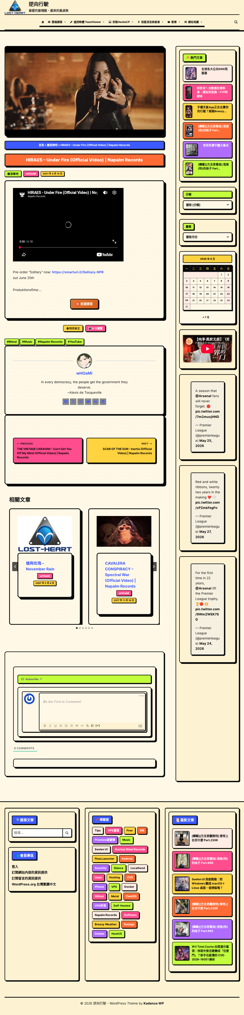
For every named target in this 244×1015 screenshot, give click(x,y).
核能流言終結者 (150, 21)
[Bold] (44, 725)
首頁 (41, 145)
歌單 (174, 21)
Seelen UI (101, 849)
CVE (130, 877)
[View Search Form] (236, 22)
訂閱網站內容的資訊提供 (29, 872)
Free (130, 830)
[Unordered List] (71, 725)
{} (92, 725)
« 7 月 (206, 317)
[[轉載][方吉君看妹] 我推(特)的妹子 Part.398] (189, 130)
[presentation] (45, 534)
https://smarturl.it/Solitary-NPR (78, 272)
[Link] (87, 725)
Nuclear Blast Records (130, 849)
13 (207, 287)
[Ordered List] (66, 725)
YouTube (75, 341)
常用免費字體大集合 (216, 145)
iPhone (99, 886)
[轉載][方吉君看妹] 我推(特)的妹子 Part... (213, 128)
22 (221, 294)
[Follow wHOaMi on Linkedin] (103, 401)
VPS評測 (100, 905)
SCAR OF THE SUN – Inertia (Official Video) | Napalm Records (127, 448)
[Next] (154, 566)
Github (99, 896)
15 (221, 287)
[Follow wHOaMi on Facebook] (66, 401)
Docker (129, 886)
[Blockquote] (76, 725)
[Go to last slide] (15, 566)
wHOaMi (31, 173)
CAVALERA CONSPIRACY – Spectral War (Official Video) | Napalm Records (120, 575)
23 (228, 294)
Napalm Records (50, 341)
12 (200, 287)
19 (200, 294)
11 (193, 287)
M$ (142, 830)
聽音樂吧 (52, 145)
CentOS (131, 896)
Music (27, 341)
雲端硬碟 (57, 21)
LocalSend (138, 868)
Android (127, 858)
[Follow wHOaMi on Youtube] (88, 401)
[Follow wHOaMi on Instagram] (80, 401)
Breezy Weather (106, 924)
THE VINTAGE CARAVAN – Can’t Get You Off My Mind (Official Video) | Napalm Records (44, 450)
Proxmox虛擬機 (105, 840)
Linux (98, 877)
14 (214, 287)
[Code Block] (82, 725)
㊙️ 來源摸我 (84, 304)
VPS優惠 (113, 830)
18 (193, 294)
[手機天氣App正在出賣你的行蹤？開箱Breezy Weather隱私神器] (188, 111)
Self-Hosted (121, 905)
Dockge (129, 924)
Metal (12, 341)
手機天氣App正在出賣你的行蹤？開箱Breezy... (213, 109)
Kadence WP (154, 1003)
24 (186, 300)
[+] (98, 725)
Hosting (114, 877)
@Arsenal (203, 396)
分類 (188, 194)
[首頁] (42, 22)
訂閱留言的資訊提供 (26, 878)
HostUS (117, 933)
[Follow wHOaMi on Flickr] (95, 401)
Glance (118, 868)
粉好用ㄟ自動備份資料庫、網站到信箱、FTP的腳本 (212, 92)
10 (186, 287)
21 (214, 294)
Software (130, 915)
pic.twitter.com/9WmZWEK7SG (207, 614)
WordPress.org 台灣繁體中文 (34, 884)
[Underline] (55, 725)
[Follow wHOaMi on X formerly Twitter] (73, 401)
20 (207, 294)
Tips (98, 830)
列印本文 (74, 328)
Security (101, 868)
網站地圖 (193, 21)
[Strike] (60, 725)
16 (228, 287)
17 (187, 294)
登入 (15, 867)
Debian (99, 933)
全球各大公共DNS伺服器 (214, 71)
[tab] (77, 628)
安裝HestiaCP (121, 21)
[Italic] (50, 725)
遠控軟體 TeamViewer (87, 21)
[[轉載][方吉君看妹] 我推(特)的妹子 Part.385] (189, 169)
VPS (114, 886)
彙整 (188, 226)
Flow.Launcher (104, 858)
